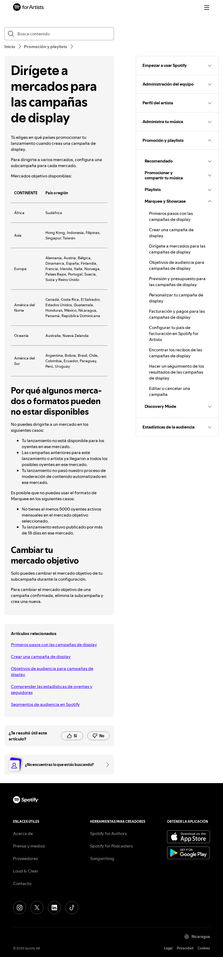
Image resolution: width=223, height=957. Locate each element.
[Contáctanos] (106, 764)
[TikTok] (71, 907)
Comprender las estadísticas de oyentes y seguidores (51, 689)
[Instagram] (19, 907)
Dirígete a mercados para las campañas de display (177, 249)
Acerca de (23, 833)
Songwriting (102, 858)
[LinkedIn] (54, 907)
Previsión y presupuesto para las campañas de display (177, 281)
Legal (168, 948)
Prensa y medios (29, 846)
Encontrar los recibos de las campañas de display (175, 353)
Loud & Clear (25, 871)
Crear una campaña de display (41, 656)
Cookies (204, 948)
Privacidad (185, 948)
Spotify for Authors (108, 833)
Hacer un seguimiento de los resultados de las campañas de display (176, 372)
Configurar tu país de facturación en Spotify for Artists (174, 333)
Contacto (22, 883)
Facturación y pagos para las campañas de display (177, 314)
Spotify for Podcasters (111, 846)
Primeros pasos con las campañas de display (54, 645)
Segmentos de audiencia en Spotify (45, 704)
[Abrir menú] (206, 7)
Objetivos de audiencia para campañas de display (52, 671)
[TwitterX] (37, 907)
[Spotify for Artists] (28, 7)
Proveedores (25, 858)
